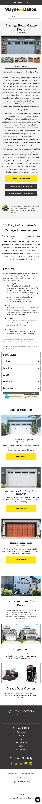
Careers (21, 794)
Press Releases (21, 749)
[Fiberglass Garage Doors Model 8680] (21, 529)
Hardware (8, 381)
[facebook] (11, 763)
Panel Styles (9, 355)
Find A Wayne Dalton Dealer (21, 194)
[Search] (38, 16)
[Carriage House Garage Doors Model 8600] (21, 425)
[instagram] (16, 763)
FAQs (21, 739)
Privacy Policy (21, 778)
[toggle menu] (3, 16)
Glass (6, 375)
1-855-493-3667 (21, 715)
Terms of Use (21, 786)
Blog (21, 746)
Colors (6, 361)
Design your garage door (21, 186)
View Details (25, 457)
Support (21, 735)
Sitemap (21, 790)
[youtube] (25, 763)
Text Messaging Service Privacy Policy (21, 774)
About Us (21, 732)
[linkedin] (30, 763)
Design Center (21, 742)
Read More (21, 598)
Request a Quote (21, 2)
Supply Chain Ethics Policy (21, 782)
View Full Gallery (21, 66)
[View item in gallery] (21, 45)
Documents (9, 388)
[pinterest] (21, 763)
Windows (8, 368)
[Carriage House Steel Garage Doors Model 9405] (21, 477)
